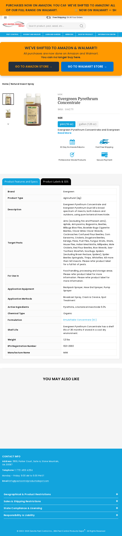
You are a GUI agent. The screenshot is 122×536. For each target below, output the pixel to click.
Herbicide (69, 34)
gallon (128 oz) (87, 124)
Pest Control (12, 34)
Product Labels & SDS (56, 181)
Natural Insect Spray (22, 84)
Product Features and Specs (21, 181)
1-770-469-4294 (24, 470)
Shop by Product (85, 34)
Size (60, 118)
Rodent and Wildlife (31, 34)
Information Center (106, 34)
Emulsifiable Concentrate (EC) (80, 319)
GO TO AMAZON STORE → (33, 67)
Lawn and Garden (52, 34)
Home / (6, 84)
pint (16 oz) (66, 124)
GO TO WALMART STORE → (87, 67)
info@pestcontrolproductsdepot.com (29, 481)
